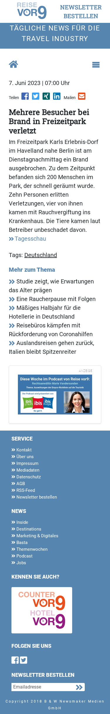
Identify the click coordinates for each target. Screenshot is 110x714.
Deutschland (40, 255)
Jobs (20, 562)
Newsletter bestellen (36, 497)
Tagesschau (30, 238)
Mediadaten (27, 470)
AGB (20, 483)
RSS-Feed (25, 490)
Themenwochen (31, 549)
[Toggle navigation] (96, 64)
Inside (21, 522)
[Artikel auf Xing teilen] (47, 98)
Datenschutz (28, 477)
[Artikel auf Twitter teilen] (36, 98)
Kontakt (23, 450)
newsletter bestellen (81, 11)
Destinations (28, 529)
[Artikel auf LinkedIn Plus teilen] (57, 98)
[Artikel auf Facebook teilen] (25, 98)
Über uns (24, 456)
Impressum (26, 463)
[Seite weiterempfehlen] (82, 98)
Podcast (24, 556)
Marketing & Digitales (36, 535)
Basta (21, 542)
